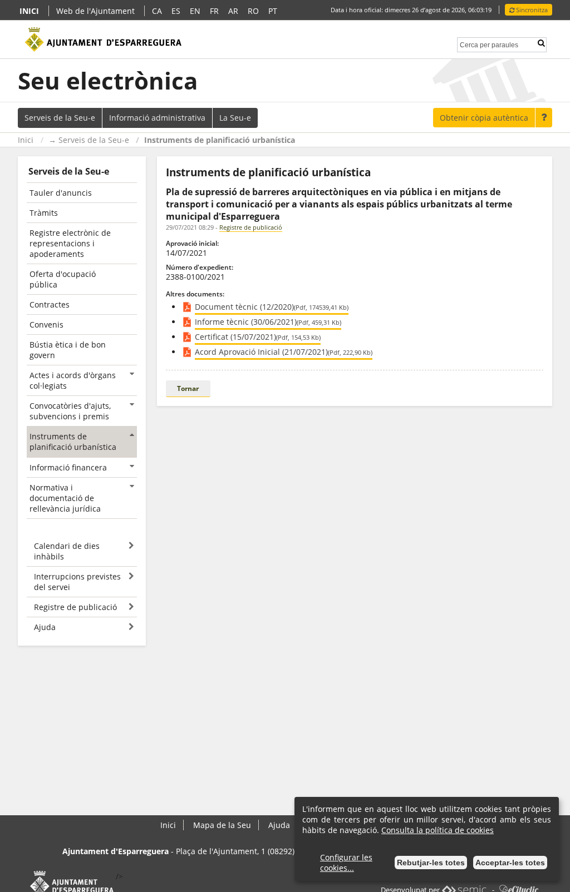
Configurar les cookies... (346, 862)
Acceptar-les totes (510, 862)
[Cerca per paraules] (489, 43)
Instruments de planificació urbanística (219, 140)
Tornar (188, 388)
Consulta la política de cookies (437, 830)
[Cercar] (541, 43)
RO (253, 11)
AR (233, 11)
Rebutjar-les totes (431, 862)
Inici (25, 140)
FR (214, 11)
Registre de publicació (250, 227)
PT (272, 11)
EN (195, 11)
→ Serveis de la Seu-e (88, 140)
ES (175, 11)
